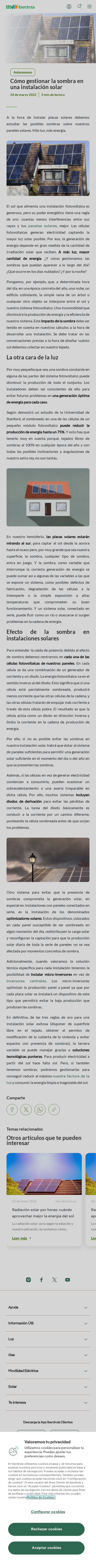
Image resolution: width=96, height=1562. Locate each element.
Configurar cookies (48, 1512)
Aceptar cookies (46, 1548)
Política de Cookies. (41, 1497)
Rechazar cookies (46, 1529)
